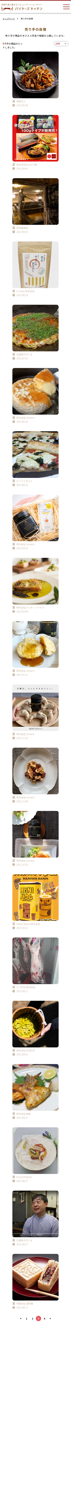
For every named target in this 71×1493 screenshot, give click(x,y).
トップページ (9, 18)
